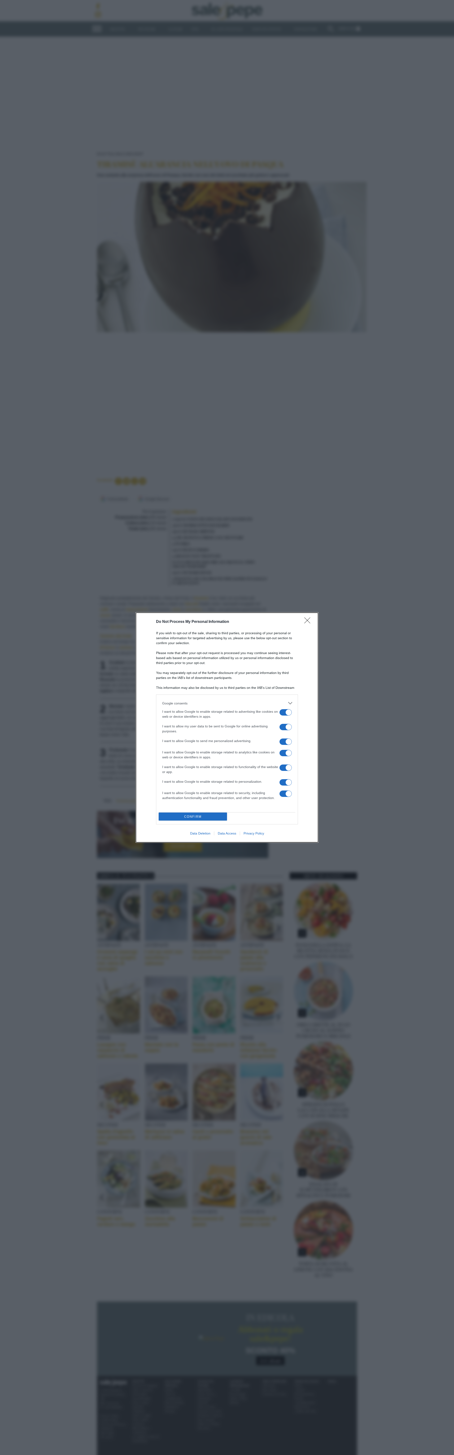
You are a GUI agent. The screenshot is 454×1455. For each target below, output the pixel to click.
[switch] (285, 712)
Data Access (227, 833)
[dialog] (227, 727)
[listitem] (227, 703)
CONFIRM (193, 816)
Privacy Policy (254, 833)
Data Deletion (200, 833)
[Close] (308, 621)
